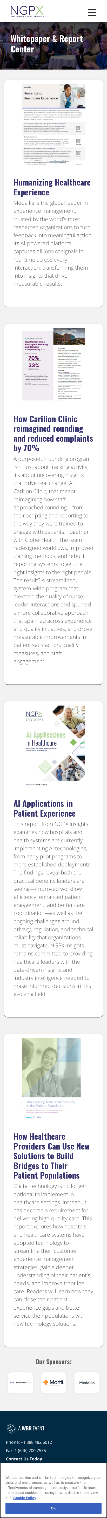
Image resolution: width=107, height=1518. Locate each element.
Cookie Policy (24, 1498)
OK (53, 1508)
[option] (20, 1382)
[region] (53, 1490)
